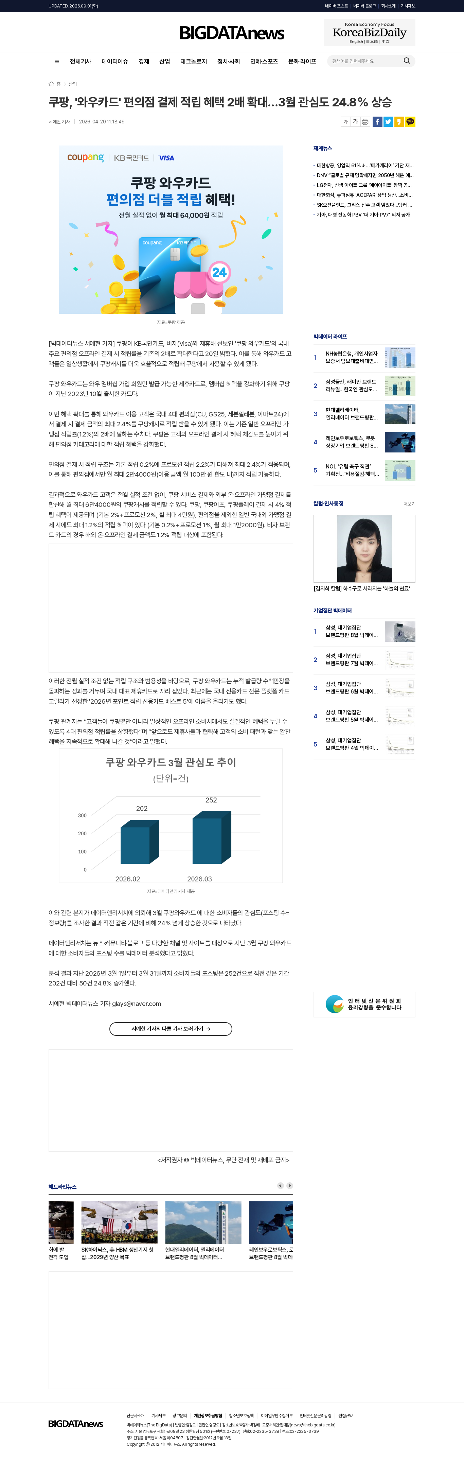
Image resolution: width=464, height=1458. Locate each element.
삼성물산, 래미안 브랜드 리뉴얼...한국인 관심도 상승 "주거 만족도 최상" (351, 386)
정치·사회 (228, 61)
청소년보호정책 (241, 1415)
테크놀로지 (193, 61)
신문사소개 (135, 1415)
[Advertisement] (106, 608)
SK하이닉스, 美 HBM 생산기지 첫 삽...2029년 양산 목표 (85, 1253)
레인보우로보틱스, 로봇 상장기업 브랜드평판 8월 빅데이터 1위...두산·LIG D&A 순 (253, 1254)
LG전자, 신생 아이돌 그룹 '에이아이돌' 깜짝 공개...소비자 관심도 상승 (366, 185)
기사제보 (408, 5)
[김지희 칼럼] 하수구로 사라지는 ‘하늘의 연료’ (362, 588)
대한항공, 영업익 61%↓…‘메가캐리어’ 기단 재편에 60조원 (366, 165)
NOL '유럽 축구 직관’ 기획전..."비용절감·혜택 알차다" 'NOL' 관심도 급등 (350, 470)
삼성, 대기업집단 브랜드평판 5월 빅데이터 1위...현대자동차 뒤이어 (352, 716)
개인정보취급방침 (208, 1415)
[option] (90, 1231)
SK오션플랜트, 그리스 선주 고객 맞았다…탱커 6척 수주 (366, 205)
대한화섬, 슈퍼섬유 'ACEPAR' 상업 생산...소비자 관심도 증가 (366, 195)
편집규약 (345, 1415)
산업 (164, 61)
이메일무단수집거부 (276, 1415)
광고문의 (179, 1415)
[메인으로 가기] (76, 1425)
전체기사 (80, 61)
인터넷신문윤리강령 (315, 1415)
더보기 (409, 504)
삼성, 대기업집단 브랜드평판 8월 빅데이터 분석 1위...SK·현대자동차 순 (352, 631)
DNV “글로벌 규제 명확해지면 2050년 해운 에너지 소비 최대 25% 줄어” (366, 175)
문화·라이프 (302, 61)
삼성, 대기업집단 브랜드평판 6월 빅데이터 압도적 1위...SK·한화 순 (352, 688)
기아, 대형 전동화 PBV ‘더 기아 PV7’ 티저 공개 (363, 215)
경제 (144, 61)
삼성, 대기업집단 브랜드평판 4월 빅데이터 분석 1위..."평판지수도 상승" (352, 744)
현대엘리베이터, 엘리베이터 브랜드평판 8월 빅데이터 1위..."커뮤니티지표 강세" (161, 1254)
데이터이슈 (115, 61)
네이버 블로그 (364, 5)
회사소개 (388, 5)
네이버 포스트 (336, 5)
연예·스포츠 (264, 61)
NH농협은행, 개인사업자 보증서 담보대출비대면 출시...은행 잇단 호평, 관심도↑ (352, 357)
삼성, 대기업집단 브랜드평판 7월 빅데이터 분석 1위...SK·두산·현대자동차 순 (352, 660)
